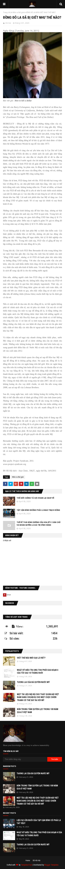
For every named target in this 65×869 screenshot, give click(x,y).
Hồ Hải (8, 23)
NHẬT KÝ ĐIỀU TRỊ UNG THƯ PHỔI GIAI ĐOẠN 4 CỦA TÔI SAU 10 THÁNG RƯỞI (37, 671)
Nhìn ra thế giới (18, 12)
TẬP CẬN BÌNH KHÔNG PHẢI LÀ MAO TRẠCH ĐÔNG (38, 510)
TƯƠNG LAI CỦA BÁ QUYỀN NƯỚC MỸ (33, 682)
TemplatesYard (26, 865)
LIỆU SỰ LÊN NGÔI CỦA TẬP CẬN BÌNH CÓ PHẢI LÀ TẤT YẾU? (39, 821)
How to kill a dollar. (23, 101)
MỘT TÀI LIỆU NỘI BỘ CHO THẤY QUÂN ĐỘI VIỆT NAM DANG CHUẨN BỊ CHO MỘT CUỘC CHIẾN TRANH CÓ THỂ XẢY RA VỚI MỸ (38, 697)
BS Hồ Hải (36, 860)
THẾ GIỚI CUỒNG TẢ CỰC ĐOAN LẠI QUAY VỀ (35, 498)
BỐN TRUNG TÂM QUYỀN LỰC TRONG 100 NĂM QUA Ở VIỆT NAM (37, 710)
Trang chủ (7, 12)
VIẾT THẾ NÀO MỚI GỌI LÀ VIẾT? (31, 658)
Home (28, 860)
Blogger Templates (51, 865)
